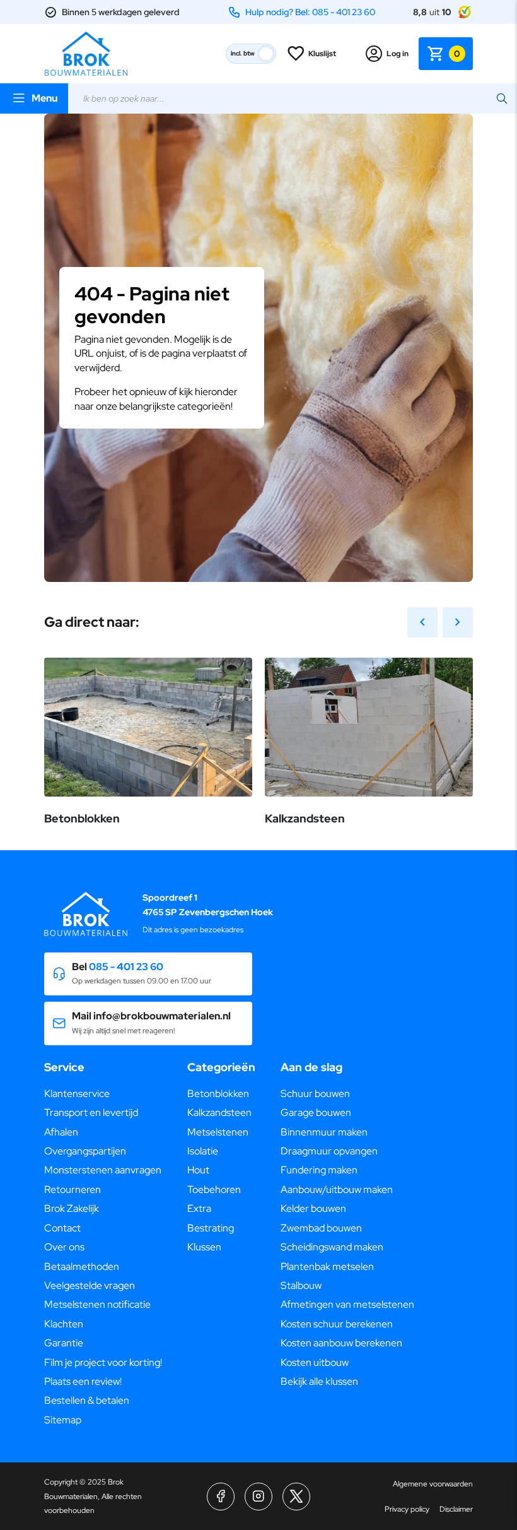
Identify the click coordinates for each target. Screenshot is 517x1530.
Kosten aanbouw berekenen (341, 1342)
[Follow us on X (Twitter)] (296, 1496)
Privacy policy (407, 1509)
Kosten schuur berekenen (337, 1324)
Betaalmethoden (81, 1266)
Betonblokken (218, 1093)
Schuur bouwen (315, 1093)
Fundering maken (319, 1170)
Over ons (64, 1247)
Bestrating (210, 1228)
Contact (62, 1228)
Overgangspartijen (85, 1151)
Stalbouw (301, 1285)
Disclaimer (456, 1509)
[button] (148, 974)
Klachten (63, 1324)
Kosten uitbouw (315, 1362)
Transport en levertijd (91, 1112)
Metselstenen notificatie (97, 1304)
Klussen (204, 1247)
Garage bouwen (316, 1112)
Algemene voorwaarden (433, 1484)
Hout (198, 1170)
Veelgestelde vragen (89, 1285)
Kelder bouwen (313, 1208)
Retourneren (72, 1189)
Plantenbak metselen (327, 1266)
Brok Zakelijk (71, 1208)
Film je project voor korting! (103, 1362)
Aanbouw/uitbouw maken (337, 1189)
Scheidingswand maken (332, 1247)
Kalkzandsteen (219, 1112)
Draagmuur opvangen (329, 1151)
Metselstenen (217, 1132)
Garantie (63, 1342)
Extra (199, 1208)
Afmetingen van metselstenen (347, 1304)
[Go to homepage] (85, 54)
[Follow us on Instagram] (258, 1496)
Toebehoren (214, 1189)
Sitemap (62, 1419)
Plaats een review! (83, 1381)
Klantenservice (77, 1093)
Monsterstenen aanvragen (102, 1170)
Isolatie (202, 1151)
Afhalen (61, 1132)
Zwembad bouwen (321, 1228)
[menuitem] (103, 1094)
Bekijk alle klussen (319, 1381)
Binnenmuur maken (324, 1132)
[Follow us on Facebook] (221, 1496)
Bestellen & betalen (86, 1400)
